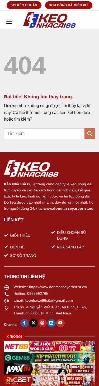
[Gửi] (89, 133)
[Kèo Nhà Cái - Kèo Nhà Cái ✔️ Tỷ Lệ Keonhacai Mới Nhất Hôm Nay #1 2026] (49, 20)
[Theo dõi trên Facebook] (24, 323)
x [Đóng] (14, 337)
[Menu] (9, 20)
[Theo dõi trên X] (33, 323)
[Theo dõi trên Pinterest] (42, 323)
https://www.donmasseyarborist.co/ (58, 287)
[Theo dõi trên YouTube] (60, 323)
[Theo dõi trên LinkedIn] (51, 323)
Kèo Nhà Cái (15, 184)
